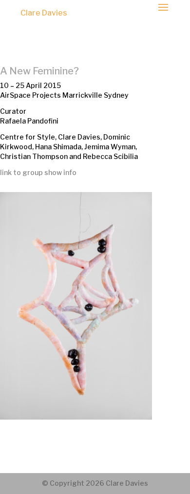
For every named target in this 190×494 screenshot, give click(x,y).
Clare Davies (43, 13)
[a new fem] (76, 417)
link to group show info (38, 172)
